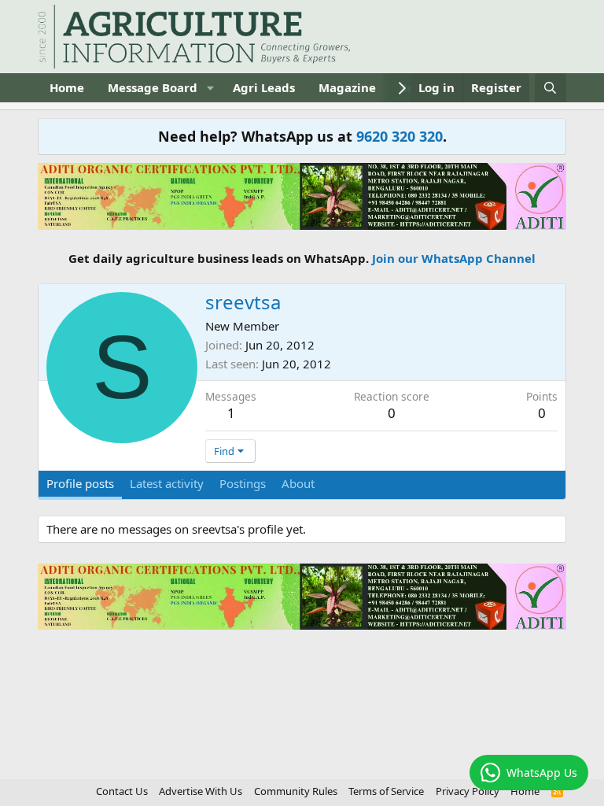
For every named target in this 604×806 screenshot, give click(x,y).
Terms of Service (386, 791)
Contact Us (122, 791)
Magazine (347, 87)
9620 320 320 (399, 136)
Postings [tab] (242, 483)
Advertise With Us (200, 791)
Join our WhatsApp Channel (454, 258)
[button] (210, 87)
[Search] (550, 87)
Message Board (152, 87)
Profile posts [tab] (80, 483)
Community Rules (295, 791)
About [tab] (298, 483)
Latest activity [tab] (167, 483)
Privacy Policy (467, 791)
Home (67, 87)
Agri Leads (264, 87)
